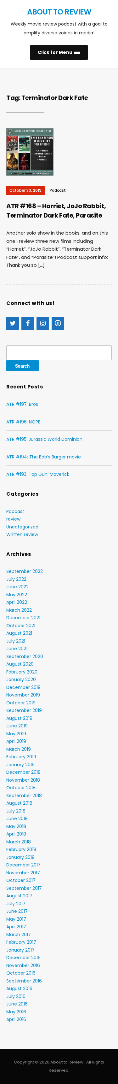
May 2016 (16, 1012)
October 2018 (21, 787)
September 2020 (24, 656)
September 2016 (24, 981)
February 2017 (21, 942)
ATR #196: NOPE (23, 422)
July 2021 (15, 641)
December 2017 (23, 865)
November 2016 (23, 965)
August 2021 (19, 633)
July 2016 (15, 996)
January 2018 (20, 857)
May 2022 (16, 595)
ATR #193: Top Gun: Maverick (37, 474)
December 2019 (23, 687)
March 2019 (18, 749)
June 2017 (17, 911)
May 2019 (16, 734)
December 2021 (23, 618)
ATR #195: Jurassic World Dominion (44, 439)
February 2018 (21, 849)
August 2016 (19, 988)
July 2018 (15, 811)
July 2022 (16, 579)
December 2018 (23, 772)
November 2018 (23, 780)
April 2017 (16, 927)
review (13, 519)
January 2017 (20, 950)
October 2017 (21, 880)
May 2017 (16, 919)
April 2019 (16, 741)
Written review (22, 534)
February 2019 (21, 757)
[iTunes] (58, 323)
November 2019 (23, 695)
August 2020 (20, 664)
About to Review (59, 12)
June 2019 (17, 726)
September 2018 (24, 795)
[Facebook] (27, 323)
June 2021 (16, 648)
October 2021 (20, 625)
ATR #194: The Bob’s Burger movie (43, 457)
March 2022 (19, 610)
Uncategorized (22, 527)
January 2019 (20, 764)
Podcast (58, 190)
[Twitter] (12, 323)
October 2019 (21, 703)
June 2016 (17, 1004)
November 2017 (23, 873)
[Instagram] (43, 323)
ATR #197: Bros (22, 404)
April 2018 (16, 834)
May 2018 (16, 826)
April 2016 (16, 1019)
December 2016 (23, 957)
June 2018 (17, 818)
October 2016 (21, 973)
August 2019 (19, 718)
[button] (59, 52)
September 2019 (24, 710)
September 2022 (24, 571)
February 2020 (21, 672)
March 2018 (18, 842)
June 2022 (17, 587)
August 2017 (19, 896)
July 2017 (15, 903)
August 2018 (19, 803)
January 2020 (21, 679)
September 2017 (24, 888)
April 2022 (16, 602)
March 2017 (18, 934)
